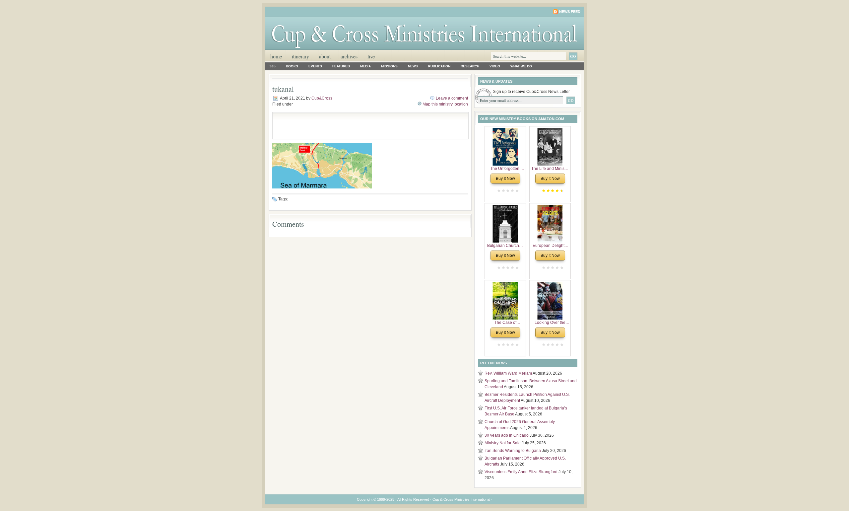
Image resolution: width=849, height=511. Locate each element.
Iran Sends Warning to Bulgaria (513, 450)
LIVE (371, 56)
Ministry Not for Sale (503, 443)
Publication (439, 66)
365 (273, 66)
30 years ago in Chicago (507, 435)
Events (315, 66)
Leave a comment (452, 98)
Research (470, 66)
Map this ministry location (445, 104)
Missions (389, 66)
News (413, 66)
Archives (349, 56)
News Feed (569, 12)
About (325, 56)
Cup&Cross (321, 98)
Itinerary (300, 56)
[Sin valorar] (516, 190)
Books (292, 66)
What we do (521, 66)
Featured (341, 66)
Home (276, 56)
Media (365, 66)
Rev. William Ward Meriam (508, 373)
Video (495, 66)
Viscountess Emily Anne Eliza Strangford (521, 472)
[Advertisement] (353, 126)
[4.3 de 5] (561, 190)
